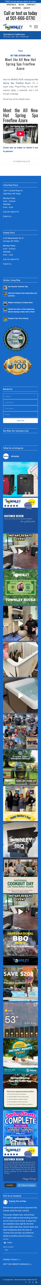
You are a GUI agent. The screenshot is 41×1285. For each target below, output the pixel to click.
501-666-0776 (13, 211)
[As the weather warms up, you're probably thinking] (20, 1091)
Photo (9, 1242)
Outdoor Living (24, 55)
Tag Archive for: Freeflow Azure (14, 34)
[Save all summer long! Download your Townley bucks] (20, 587)
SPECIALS (11, 4)
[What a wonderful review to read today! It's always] (20, 515)
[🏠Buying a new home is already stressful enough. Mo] (20, 659)
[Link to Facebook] (26, 1282)
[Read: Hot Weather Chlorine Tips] (5, 287)
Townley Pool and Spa (17, 1201)
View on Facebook (8, 1247)
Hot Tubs (14, 55)
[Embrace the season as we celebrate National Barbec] (20, 947)
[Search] (29, 26)
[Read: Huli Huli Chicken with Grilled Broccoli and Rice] (5, 294)
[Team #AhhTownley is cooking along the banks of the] (20, 839)
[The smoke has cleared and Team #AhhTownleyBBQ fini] (20, 731)
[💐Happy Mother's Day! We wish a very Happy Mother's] (20, 803)
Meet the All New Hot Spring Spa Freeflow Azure (20, 64)
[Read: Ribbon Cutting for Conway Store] (5, 303)
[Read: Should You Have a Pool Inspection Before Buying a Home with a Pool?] (5, 310)
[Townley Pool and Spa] (17, 26)
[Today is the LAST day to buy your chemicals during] (20, 1127)
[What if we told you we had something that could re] (20, 695)
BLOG (21, 4)
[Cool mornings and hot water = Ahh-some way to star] (20, 1019)
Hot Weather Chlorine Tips (18, 286)
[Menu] (35, 26)
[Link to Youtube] (36, 1282)
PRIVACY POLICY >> (12, 1259)
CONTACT (31, 4)
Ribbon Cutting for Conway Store (20, 302)
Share (6, 1250)
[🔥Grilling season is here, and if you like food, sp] (20, 767)
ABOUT (26, 8)
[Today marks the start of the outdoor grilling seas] (20, 875)
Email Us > (7, 216)
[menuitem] (11, 4)
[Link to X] (33, 1282)
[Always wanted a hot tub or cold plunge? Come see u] (20, 551)
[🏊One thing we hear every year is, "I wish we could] (20, 479)
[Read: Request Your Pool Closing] (5, 319)
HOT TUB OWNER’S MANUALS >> (17, 1264)
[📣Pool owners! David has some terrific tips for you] (20, 623)
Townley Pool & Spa (23, 161)
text (19, 12)
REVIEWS (16, 8)
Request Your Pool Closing (18, 318)
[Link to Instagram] (29, 1282)
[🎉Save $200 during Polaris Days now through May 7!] (20, 983)
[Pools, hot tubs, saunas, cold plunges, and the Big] (20, 1163)
